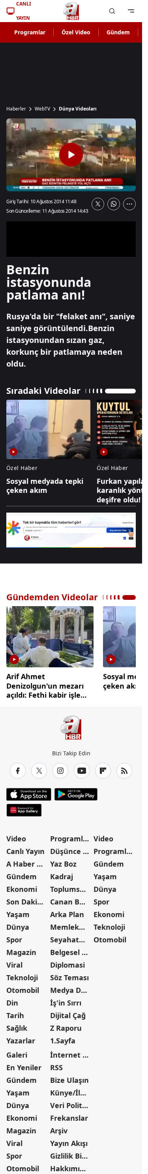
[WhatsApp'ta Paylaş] (113, 204)
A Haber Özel (27, 861)
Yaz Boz (63, 861)
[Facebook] (18, 768)
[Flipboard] (103, 768)
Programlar (29, 32)
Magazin (21, 949)
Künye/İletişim (71, 1090)
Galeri (16, 1052)
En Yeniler (23, 1064)
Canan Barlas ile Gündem (71, 899)
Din (12, 1000)
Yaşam (18, 911)
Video (16, 836)
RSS (56, 1064)
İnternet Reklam (71, 1052)
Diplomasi (67, 962)
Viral (14, 962)
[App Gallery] (23, 807)
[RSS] (124, 768)
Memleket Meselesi (71, 924)
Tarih (15, 1012)
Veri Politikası (71, 1102)
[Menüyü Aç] (131, 11)
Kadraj (61, 873)
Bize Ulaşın (69, 1077)
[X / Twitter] (39, 768)
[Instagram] (60, 768)
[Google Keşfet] (71, 530)
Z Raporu (66, 1025)
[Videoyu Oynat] (71, 155)
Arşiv (58, 1128)
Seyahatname (71, 937)
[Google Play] (75, 791)
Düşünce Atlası (71, 848)
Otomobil (22, 987)
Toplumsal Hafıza (71, 886)
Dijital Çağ (68, 1012)
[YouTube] (82, 768)
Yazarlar (20, 1038)
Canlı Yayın (25, 848)
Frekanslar (69, 1115)
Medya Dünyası (71, 987)
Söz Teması (69, 974)
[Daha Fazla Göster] (129, 204)
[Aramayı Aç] (112, 11)
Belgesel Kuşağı (71, 949)
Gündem (118, 32)
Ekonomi (21, 886)
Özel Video (76, 32)
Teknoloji (22, 974)
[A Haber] (71, 11)
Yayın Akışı (69, 1140)
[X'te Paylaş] (98, 204)
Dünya (17, 924)
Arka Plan (67, 911)
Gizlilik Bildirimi (71, 1153)
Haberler (16, 109)
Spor (14, 937)
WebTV (42, 109)
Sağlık (16, 1025)
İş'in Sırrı (65, 1000)
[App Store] (28, 791)
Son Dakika (26, 899)
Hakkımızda (71, 1165)
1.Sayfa (62, 1038)
